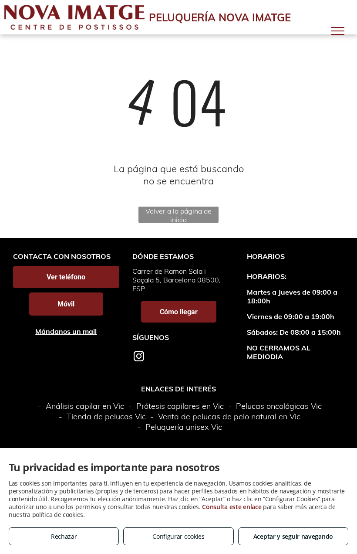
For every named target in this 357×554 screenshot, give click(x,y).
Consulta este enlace (231, 507)
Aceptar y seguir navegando (293, 536)
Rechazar (64, 536)
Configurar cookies (178, 536)
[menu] (338, 31)
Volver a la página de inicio (178, 215)
